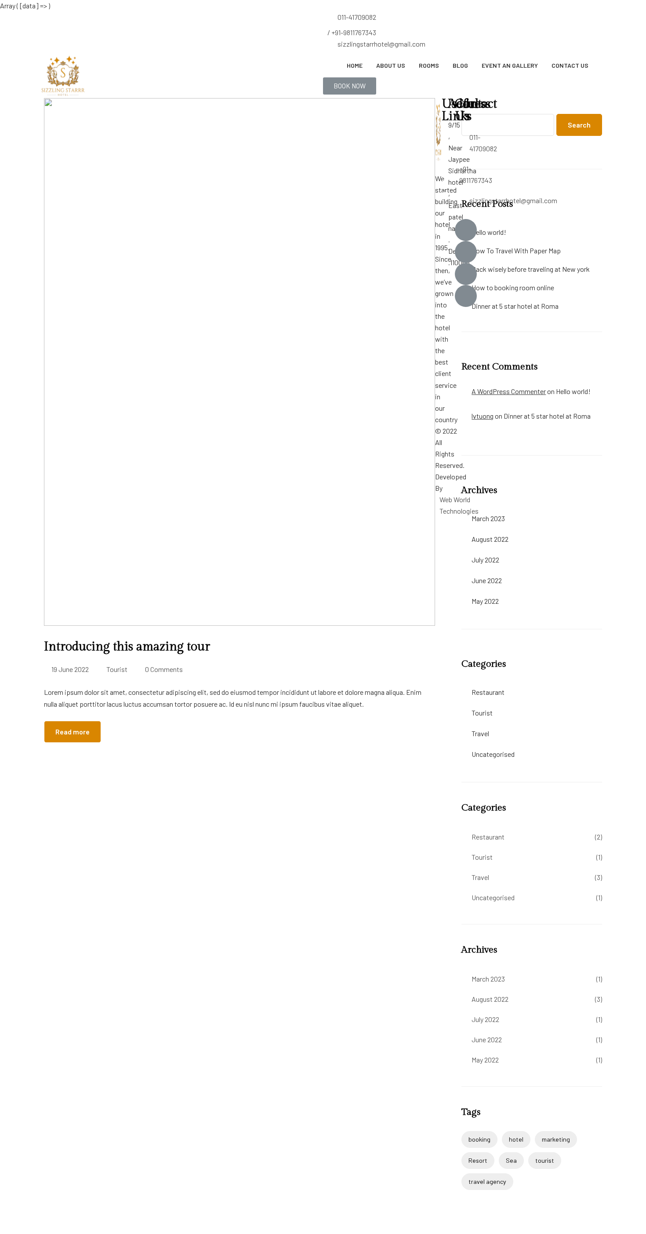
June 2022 (487, 580)
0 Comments (164, 669)
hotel (516, 1139)
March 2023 (488, 518)
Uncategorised (493, 754)
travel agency (487, 1181)
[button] (349, 86)
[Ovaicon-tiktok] (466, 296)
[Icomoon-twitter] (466, 252)
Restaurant (488, 692)
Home (355, 65)
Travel (480, 733)
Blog (460, 65)
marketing (556, 1139)
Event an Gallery (510, 65)
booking (479, 1139)
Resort (477, 1160)
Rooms (429, 65)
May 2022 (485, 601)
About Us (390, 65)
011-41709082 (357, 17)
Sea (511, 1160)
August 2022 (490, 539)
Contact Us (570, 65)
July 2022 (485, 559)
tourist (544, 1160)
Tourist (116, 669)
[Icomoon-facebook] (466, 230)
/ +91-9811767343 (351, 32)
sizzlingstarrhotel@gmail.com (381, 44)
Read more (72, 731)
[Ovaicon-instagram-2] (466, 274)
